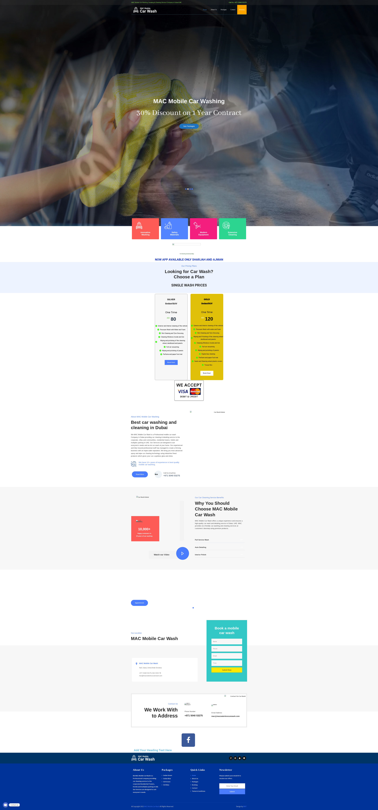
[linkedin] (244, 758)
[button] (193, 607)
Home (205, 9)
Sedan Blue (167, 778)
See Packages (189, 126)
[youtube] (240, 758)
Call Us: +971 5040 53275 (238, 2)
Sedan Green (167, 775)
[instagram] (235, 758)
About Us (214, 9)
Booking (242, 9)
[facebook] (231, 758)
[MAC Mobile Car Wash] (145, 10)
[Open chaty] (5, 805)
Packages (224, 9)
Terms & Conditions (198, 791)
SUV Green (166, 782)
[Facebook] (188, 740)
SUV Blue (166, 785)
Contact (232, 9)
